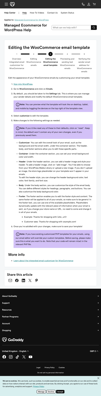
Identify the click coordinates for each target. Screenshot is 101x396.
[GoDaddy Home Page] (13, 340)
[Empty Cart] (94, 4)
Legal (38, 367)
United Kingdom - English (14, 351)
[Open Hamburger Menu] (5, 4)
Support (6, 303)
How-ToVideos (37, 13)
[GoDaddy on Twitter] (24, 358)
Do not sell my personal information (50, 372)
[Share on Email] (10, 280)
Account (6, 323)
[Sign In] (88, 4)
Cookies (62, 367)
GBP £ (93, 351)
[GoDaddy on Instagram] (11, 358)
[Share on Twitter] (30, 280)
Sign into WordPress (23, 84)
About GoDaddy (9, 296)
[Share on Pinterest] (36, 280)
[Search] (94, 27)
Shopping (6, 330)
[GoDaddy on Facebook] (4, 358)
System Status (67, 13)
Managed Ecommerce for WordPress (32, 20)
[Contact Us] (83, 4)
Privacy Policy (49, 367)
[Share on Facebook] (17, 280)
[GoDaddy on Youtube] (30, 358)
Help (24, 13)
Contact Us (52, 13)
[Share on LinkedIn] (23, 280)
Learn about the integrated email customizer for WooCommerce (43, 261)
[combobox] (71, 27)
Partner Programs (10, 317)
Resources (7, 310)
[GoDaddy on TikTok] (17, 358)
